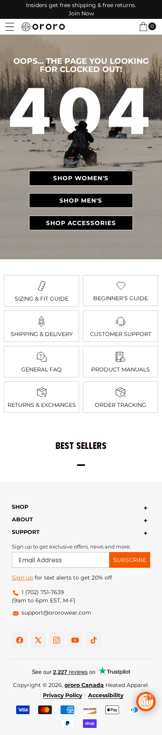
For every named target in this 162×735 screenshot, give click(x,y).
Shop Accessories (81, 223)
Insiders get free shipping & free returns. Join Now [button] (81, 9)
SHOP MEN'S (80, 200)
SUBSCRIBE (129, 559)
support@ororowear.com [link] (56, 612)
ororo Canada (84, 685)
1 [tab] (81, 465)
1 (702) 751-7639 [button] (43, 592)
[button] (10, 27)
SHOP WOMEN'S (81, 178)
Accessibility (105, 695)
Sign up (22, 577)
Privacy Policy (62, 695)
